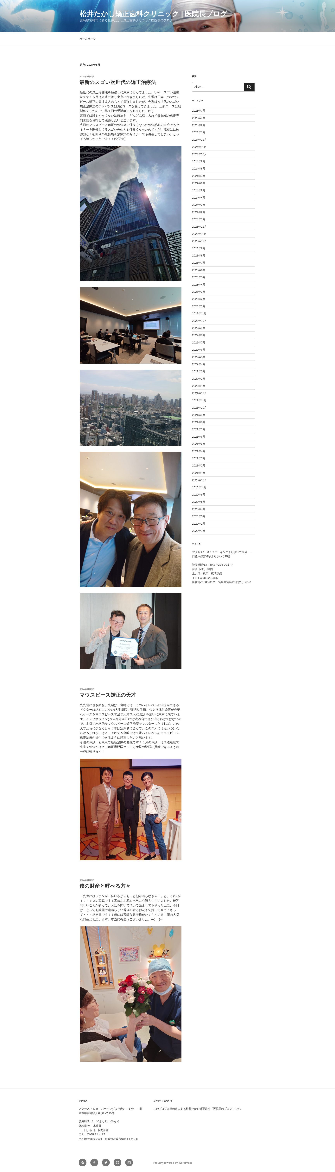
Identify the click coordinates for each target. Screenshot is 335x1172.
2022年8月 (198, 335)
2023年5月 (198, 277)
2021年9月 (198, 414)
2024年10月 (199, 154)
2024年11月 (199, 146)
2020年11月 (199, 487)
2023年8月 (198, 255)
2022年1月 (198, 385)
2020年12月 (199, 480)
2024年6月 (198, 183)
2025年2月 (198, 125)
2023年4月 (198, 284)
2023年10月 (199, 241)
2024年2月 (198, 212)
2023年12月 (199, 226)
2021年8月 (198, 422)
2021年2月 (198, 465)
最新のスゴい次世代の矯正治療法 (117, 82)
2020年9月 (198, 494)
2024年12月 (199, 139)
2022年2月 (198, 378)
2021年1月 (198, 472)
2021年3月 (198, 458)
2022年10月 (199, 320)
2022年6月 (198, 349)
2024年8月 (198, 168)
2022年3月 (198, 371)
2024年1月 (198, 219)
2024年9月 (198, 161)
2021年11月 (199, 400)
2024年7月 (198, 175)
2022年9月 (198, 328)
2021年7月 (198, 429)
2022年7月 (198, 342)
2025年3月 (198, 118)
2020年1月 (198, 530)
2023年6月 (198, 270)
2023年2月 (198, 298)
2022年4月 (198, 364)
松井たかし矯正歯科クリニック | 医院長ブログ (153, 14)
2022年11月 (199, 313)
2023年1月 (198, 306)
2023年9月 (198, 248)
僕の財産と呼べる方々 (105, 886)
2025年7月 (198, 110)
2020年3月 (198, 516)
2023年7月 (198, 262)
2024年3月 (198, 204)
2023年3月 (198, 291)
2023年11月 (199, 233)
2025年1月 (198, 132)
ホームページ (87, 38)
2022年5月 (198, 357)
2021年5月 (198, 443)
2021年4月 (198, 451)
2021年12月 (199, 393)
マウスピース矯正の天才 (107, 695)
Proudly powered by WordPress (172, 1162)
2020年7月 (198, 509)
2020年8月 (198, 501)
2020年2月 (198, 523)
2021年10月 (199, 407)
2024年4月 (198, 197)
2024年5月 (198, 190)
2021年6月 (198, 436)
